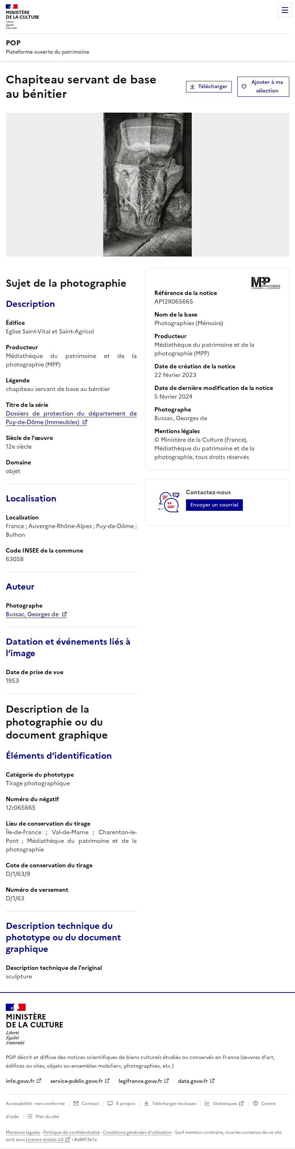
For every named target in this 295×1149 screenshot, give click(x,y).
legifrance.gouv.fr (140, 1081)
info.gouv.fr (20, 1081)
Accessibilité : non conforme (35, 1103)
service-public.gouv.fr (76, 1081)
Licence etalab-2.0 (44, 1139)
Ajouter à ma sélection (267, 86)
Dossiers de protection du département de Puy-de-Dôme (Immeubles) (71, 417)
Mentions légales (23, 1132)
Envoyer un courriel (214, 505)
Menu (285, 10)
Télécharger (212, 86)
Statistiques (225, 1103)
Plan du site (47, 1116)
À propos (125, 1103)
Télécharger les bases (174, 1103)
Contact (90, 1103)
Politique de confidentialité (71, 1132)
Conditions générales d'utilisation (137, 1132)
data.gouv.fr (193, 1081)
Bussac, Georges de (32, 614)
